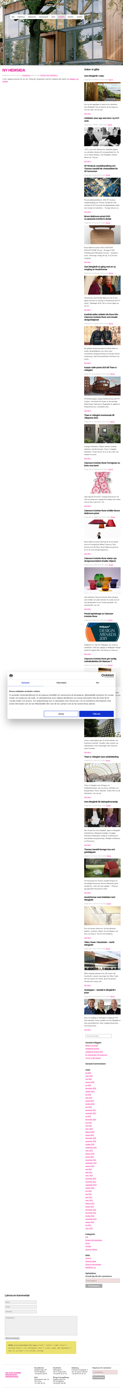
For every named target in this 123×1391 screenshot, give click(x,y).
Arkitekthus (31, 7)
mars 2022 (89, 1076)
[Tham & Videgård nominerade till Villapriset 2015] (102, 443)
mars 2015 (89, 1150)
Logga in (88, 1258)
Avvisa (61, 714)
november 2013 (90, 1182)
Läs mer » (87, 114)
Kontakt (80, 17)
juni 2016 (88, 1123)
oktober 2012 (89, 1216)
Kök (86, 1237)
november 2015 (90, 1141)
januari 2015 (89, 1157)
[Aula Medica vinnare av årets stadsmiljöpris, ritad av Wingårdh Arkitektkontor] (102, 736)
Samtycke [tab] (25, 683)
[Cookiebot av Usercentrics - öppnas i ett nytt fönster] (103, 676)
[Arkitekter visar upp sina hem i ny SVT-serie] (102, 146)
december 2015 (90, 1138)
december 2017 (90, 1110)
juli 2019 (88, 1095)
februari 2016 (89, 1132)
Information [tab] (61, 683)
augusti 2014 (89, 1166)
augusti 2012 (89, 1222)
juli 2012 (88, 1225)
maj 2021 (88, 1079)
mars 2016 (89, 1129)
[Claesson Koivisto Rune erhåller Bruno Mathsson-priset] (102, 538)
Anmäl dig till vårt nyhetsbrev (98, 1276)
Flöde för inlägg (90, 1261)
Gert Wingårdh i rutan (94, 76)
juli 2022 (88, 1073)
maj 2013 (88, 1194)
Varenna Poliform (91, 1249)
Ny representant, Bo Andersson (96, 1055)
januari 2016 (89, 1135)
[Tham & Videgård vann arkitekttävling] (102, 781)
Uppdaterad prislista (92, 1049)
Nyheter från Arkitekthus (49, 75)
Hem (13, 17)
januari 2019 (89, 1101)
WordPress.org (90, 1267)
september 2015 (91, 1147)
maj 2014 (88, 1169)
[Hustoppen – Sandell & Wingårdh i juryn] (102, 1014)
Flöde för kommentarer (93, 1264)
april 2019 (88, 1098)
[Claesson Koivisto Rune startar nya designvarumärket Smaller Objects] (102, 593)
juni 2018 (88, 1107)
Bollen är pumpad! (91, 1045)
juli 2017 (88, 1116)
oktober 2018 (89, 1104)
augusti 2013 (89, 1188)
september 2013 (91, 1185)
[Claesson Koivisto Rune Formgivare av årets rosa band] (102, 493)
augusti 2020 (89, 1082)
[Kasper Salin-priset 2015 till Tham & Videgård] (102, 395)
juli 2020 (88, 1085)
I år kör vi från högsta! (93, 1058)
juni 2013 (88, 1191)
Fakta (53, 17)
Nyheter (61, 17)
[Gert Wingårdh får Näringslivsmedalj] (102, 826)
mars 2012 (89, 1228)
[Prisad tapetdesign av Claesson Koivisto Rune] (102, 641)
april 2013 (88, 1197)
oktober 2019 (89, 1091)
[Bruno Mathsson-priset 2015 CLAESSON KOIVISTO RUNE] (102, 244)
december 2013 (90, 1178)
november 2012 (90, 1213)
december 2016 (90, 1119)
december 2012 (90, 1210)
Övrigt (111, 79)
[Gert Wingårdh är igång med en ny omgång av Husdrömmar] (102, 294)
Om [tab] (97, 683)
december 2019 (90, 1088)
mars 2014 (89, 1175)
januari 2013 (89, 1207)
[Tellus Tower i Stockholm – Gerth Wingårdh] (102, 969)
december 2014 (90, 1160)
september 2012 (91, 1219)
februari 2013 (89, 1203)
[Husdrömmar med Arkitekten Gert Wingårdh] (102, 925)
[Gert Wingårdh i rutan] (102, 100)
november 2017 (90, 1113)
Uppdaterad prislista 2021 (94, 1052)
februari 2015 (89, 1154)
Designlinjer (43, 17)
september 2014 (91, 1163)
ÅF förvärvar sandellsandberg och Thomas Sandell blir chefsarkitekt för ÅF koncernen (101, 169)
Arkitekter (32, 17)
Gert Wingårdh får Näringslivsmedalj (100, 802)
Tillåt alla (96, 714)
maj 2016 (88, 1126)
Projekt (71, 17)
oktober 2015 (89, 1144)
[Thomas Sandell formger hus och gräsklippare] (102, 877)
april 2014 (88, 1172)
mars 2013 (89, 1200)
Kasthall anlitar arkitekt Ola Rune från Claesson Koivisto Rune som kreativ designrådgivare (101, 317)
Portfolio (21, 17)
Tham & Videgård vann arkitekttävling (101, 757)
